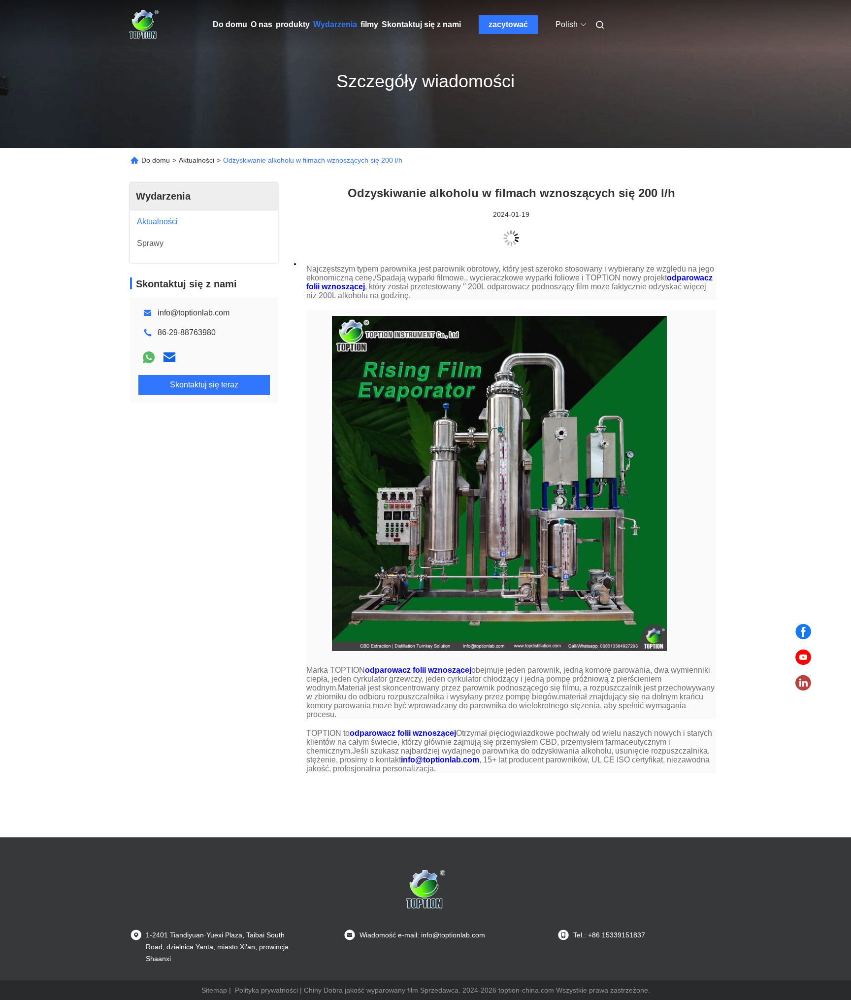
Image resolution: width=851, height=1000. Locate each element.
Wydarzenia (335, 24)
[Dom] (143, 24)
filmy (369, 24)
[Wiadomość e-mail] (169, 357)
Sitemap (214, 990)
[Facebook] (803, 632)
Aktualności (196, 160)
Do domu (230, 24)
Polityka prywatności (266, 990)
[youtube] (803, 657)
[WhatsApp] (149, 357)
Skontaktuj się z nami (421, 24)
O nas (261, 24)
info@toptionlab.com (193, 313)
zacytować (508, 24)
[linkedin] (803, 683)
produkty (293, 24)
